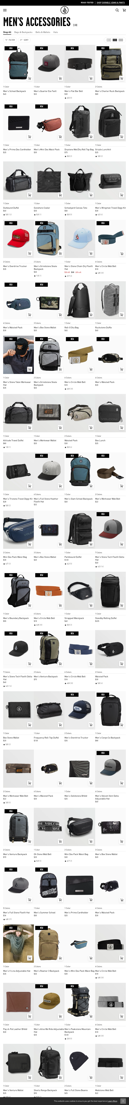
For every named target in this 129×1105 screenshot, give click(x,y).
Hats (55, 32)
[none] (18, 84)
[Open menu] (5, 10)
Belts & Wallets (43, 32)
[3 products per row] (109, 40)
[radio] (6, 84)
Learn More (112, 1101)
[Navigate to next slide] (123, 259)
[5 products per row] (121, 40)
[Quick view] (29, 78)
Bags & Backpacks (23, 32)
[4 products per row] (115, 40)
